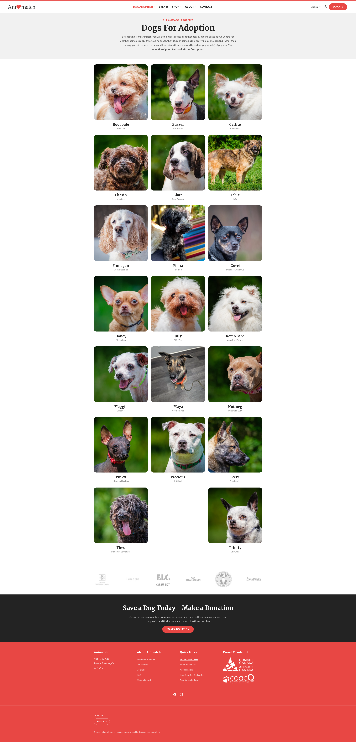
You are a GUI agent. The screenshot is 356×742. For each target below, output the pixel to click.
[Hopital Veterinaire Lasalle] (102, 580)
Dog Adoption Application (192, 675)
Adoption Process (188, 664)
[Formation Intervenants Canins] (162, 580)
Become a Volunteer (146, 659)
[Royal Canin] (193, 580)
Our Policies (142, 664)
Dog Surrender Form (189, 680)
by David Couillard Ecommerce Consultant (142, 732)
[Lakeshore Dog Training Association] (223, 580)
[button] (144, 6)
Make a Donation (178, 629)
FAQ (139, 675)
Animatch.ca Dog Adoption (112, 732)
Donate (338, 6)
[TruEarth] (132, 580)
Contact (140, 669)
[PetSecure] (253, 580)
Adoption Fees (186, 669)
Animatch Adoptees (189, 659)
